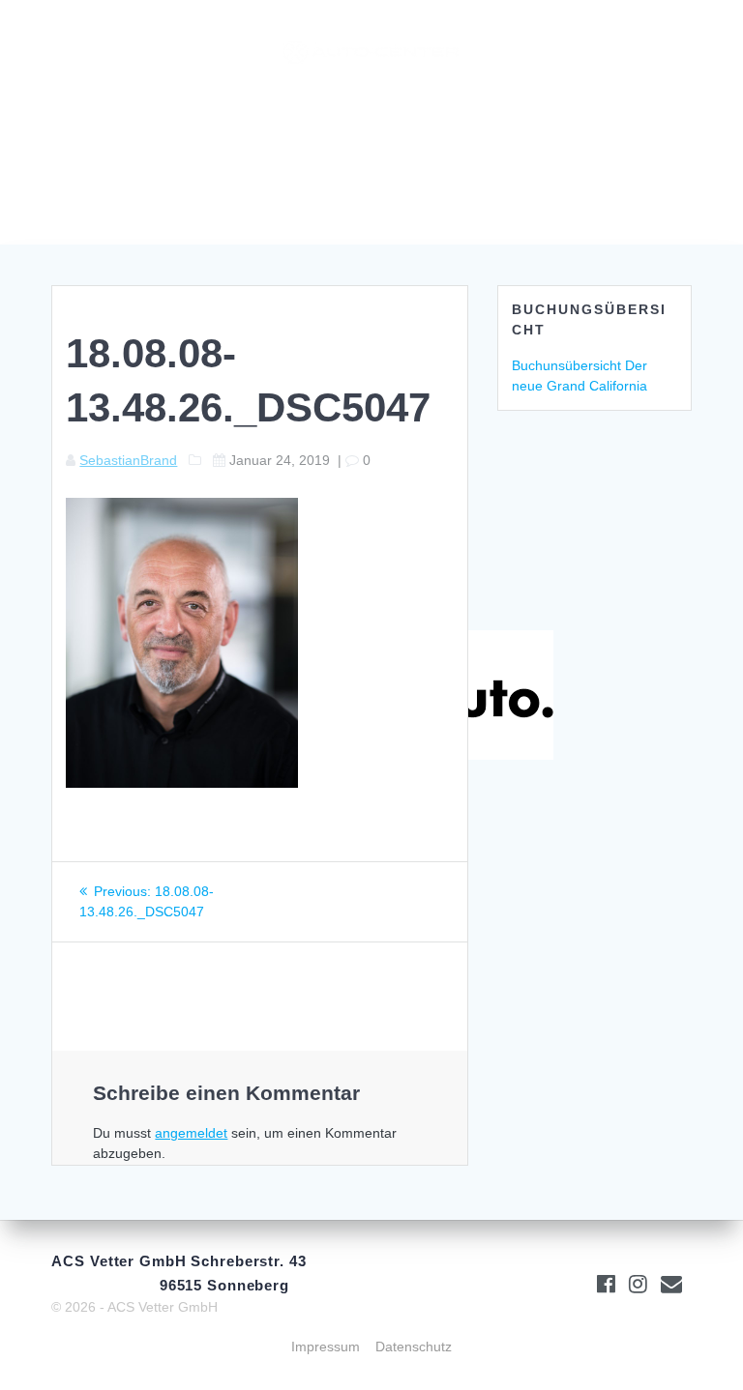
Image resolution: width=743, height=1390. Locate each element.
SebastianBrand (128, 460)
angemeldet (191, 1133)
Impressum (325, 1346)
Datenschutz (413, 1346)
